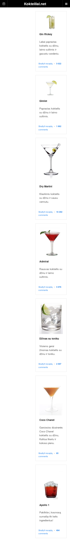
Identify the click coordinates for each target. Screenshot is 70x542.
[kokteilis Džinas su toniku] (51, 318)
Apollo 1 (44, 505)
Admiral (44, 261)
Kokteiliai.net (35, 3)
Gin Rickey (45, 34)
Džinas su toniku (49, 338)
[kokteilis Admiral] (51, 242)
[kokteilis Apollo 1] (51, 484)
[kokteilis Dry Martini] (51, 162)
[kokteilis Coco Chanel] (51, 397)
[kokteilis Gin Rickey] (51, 22)
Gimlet (43, 101)
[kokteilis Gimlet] (51, 87)
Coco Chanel (47, 420)
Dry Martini (45, 186)
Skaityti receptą (45, 63)
